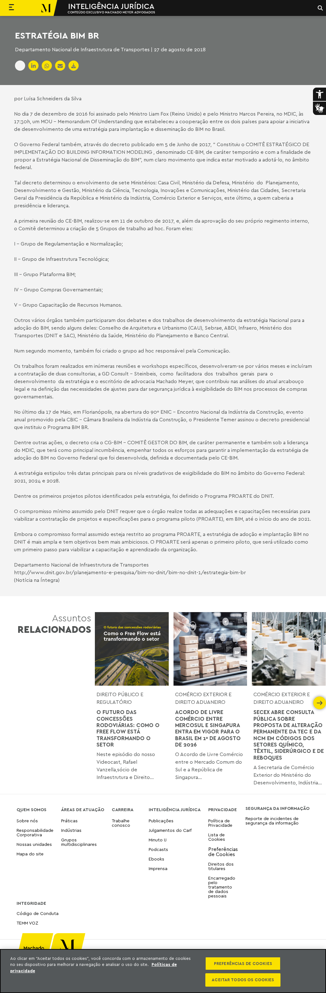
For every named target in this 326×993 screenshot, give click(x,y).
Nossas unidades (34, 844)
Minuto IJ (158, 839)
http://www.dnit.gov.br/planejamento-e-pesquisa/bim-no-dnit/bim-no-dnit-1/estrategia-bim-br (130, 572)
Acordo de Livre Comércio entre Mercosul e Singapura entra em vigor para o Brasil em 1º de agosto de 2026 (208, 728)
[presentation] (101, 703)
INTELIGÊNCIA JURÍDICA (111, 6)
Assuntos (54, 623)
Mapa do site (30, 854)
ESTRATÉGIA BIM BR (57, 35)
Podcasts (158, 849)
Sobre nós (27, 820)
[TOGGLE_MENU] (11, 8)
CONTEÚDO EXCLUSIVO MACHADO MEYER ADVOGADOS (111, 12)
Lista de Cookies (216, 837)
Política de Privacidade (220, 823)
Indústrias (71, 830)
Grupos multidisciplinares (79, 842)
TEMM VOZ (27, 922)
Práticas (69, 820)
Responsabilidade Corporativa (35, 832)
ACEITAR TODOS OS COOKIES (243, 979)
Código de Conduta (38, 913)
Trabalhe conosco (121, 823)
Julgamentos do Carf (170, 830)
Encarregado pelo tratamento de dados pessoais (221, 886)
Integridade (31, 903)
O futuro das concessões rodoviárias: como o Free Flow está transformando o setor (127, 728)
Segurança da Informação (277, 808)
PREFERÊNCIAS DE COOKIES (243, 963)
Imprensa (158, 868)
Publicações (161, 820)
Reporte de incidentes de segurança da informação (272, 820)
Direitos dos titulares (221, 866)
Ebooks (156, 858)
